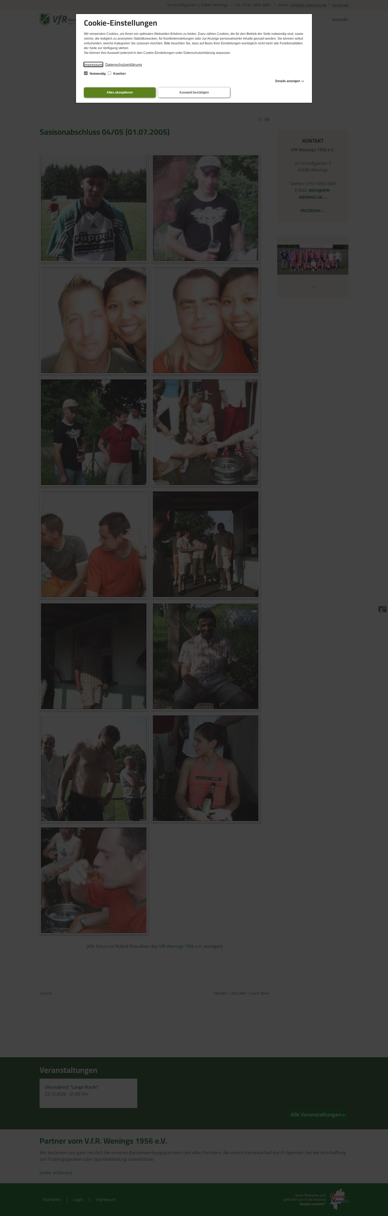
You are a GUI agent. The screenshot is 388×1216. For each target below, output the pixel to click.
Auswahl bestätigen (194, 92)
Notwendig (97, 74)
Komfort (119, 74)
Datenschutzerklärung (123, 64)
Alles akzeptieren (120, 92)
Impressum (93, 64)
